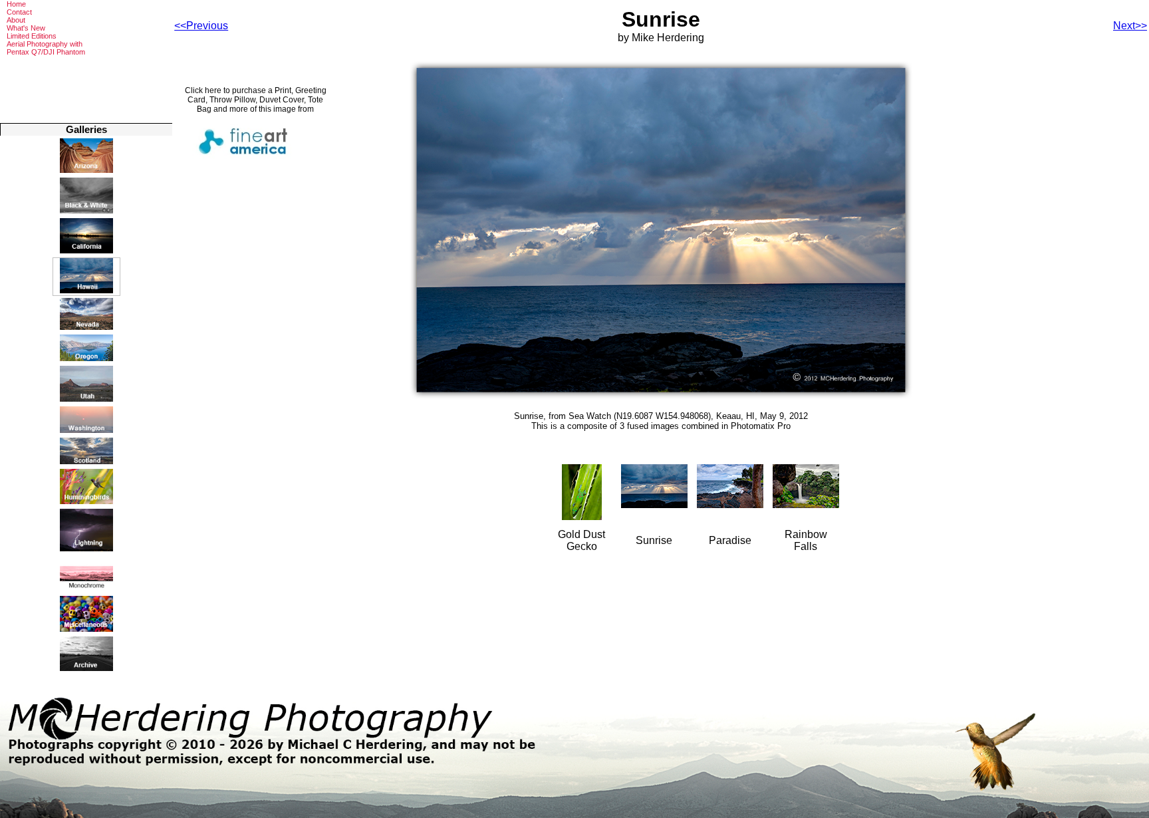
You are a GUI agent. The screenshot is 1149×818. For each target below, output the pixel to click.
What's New (26, 28)
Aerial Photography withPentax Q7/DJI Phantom (46, 48)
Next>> (1130, 25)
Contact (19, 12)
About (16, 20)
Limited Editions (32, 36)
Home (16, 4)
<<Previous (201, 25)
